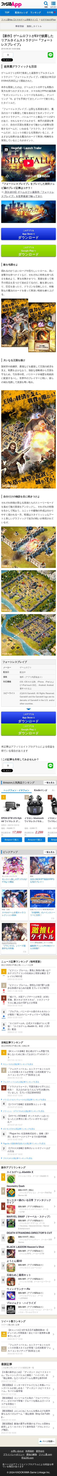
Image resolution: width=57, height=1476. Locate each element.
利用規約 (30, 1450)
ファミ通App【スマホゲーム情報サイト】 (19, 19)
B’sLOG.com (28, 1457)
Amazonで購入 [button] (12, 839)
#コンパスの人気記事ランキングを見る (18, 1064)
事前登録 (19, 26)
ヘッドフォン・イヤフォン (16, 790)
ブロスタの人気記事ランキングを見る (17, 1158)
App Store (28, 234)
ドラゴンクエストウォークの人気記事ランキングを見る (24, 1100)
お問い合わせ (17, 1450)
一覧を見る (50, 782)
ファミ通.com (45, 1454)
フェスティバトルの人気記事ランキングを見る (21, 1082)
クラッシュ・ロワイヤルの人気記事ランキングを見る (23, 1111)
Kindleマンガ (40, 790)
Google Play (28, 251)
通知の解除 (31, 1454)
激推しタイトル (34, 26)
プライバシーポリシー (13, 1454)
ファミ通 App (11, 5)
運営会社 (40, 1450)
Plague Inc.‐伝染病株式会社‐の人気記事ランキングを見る (24, 1143)
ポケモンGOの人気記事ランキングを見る (19, 1129)
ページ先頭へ (48, 1441)
